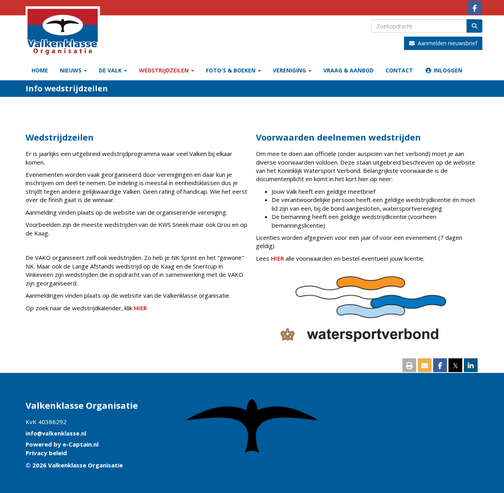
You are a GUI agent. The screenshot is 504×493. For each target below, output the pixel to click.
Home (40, 70)
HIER (140, 308)
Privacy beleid (46, 453)
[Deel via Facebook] (440, 366)
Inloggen (447, 70)
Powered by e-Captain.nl (62, 444)
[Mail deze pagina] (424, 366)
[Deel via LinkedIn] (470, 366)
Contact (399, 70)
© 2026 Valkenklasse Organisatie (74, 465)
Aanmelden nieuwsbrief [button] (446, 43)
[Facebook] (474, 8)
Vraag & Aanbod (348, 70)
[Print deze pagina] (409, 366)
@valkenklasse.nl (56, 433)
